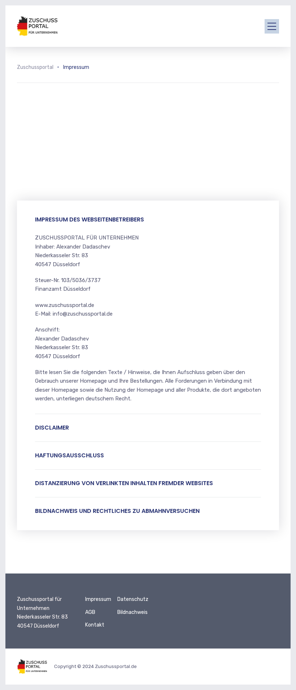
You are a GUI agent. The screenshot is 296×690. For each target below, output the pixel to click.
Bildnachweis (132, 612)
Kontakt (94, 625)
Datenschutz (132, 599)
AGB (90, 612)
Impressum (98, 599)
